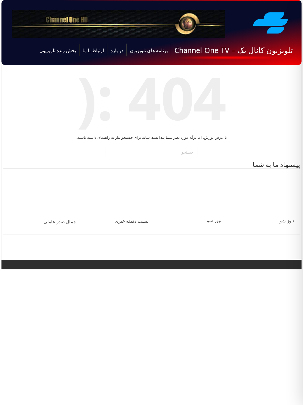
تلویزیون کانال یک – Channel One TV (233, 50)
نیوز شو (287, 221)
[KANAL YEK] (270, 22)
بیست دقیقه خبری (132, 221)
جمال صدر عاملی (59, 221)
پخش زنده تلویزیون (57, 50)
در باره (116, 50)
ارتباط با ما (93, 50)
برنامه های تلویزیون (149, 50)
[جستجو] (111, 152)
